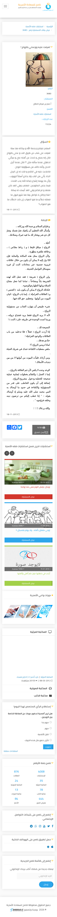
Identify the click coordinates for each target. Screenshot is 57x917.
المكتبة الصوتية (39, 688)
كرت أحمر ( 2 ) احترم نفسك (27, 677)
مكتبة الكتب (41, 695)
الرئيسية (49, 26)
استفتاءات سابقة (11, 751)
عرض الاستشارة (28, 497)
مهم (47, 728)
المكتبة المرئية (38, 632)
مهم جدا (45, 722)
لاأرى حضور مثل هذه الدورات (37, 740)
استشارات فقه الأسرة (34, 26)
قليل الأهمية (43, 734)
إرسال (46, 884)
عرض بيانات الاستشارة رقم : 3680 (36, 30)
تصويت (48, 747)
